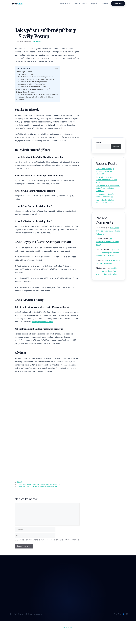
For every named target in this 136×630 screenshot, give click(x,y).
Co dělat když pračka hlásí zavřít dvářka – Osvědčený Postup (37, 486)
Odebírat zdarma (114, 600)
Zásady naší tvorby (108, 47)
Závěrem (21, 100)
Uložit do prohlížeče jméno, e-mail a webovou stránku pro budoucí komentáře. (48, 540)
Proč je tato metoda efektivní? (108, 75)
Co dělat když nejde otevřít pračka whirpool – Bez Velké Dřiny (106, 271)
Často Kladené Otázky (26, 92)
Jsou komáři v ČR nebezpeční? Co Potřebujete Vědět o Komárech (108, 188)
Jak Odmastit (56, 591)
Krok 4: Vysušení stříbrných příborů (33, 84)
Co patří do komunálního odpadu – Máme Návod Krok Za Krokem (107, 253)
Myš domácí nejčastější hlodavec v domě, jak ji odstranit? (105, 171)
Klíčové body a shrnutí (106, 69)
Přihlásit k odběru (108, 128)
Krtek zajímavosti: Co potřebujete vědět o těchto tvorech (106, 179)
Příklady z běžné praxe (106, 80)
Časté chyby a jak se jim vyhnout (106, 87)
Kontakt (78, 587)
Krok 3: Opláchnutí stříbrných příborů (34, 82)
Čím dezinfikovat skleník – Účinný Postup (107, 242)
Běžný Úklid (64, 3)
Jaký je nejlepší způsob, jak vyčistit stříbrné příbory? (39, 94)
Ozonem (54, 599)
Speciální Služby (79, 3)
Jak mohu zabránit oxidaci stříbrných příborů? (37, 97)
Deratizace (55, 583)
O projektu (104, 3)
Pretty (17, 3)
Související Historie (24, 72)
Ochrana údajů (81, 591)
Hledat (98, 143)
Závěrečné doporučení (106, 94)
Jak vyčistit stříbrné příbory (28, 74)
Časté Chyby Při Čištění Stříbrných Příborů (34, 89)
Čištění (19, 23)
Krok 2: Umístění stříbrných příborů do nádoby (37, 79)
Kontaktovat (118, 3)
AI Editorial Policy (68, 627)
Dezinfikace (55, 587)
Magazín (94, 3)
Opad (53, 595)
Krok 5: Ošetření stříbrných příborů (33, 87)
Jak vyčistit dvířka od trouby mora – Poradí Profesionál (108, 231)
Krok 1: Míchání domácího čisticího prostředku (37, 77)
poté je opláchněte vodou (42, 322)
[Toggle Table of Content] (55, 68)
